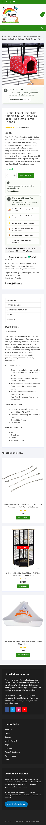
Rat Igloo (35, 273)
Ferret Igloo (26, 273)
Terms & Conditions (12, 752)
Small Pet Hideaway (13, 275)
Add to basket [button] (23, 517)
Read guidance (13, 191)
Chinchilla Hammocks (23, 263)
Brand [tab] (9, 315)
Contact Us (9, 748)
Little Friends (16, 278)
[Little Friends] (13, 283)
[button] (40, 46)
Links (7, 760)
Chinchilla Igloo (15, 273)
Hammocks (30, 266)
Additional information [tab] (17, 310)
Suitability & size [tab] (14, 305)
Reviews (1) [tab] (11, 320)
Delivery (8, 733)
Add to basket (26, 175)
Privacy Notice (10, 756)
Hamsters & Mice (12, 269)
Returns (8, 737)
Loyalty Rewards (11, 741)
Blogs (7, 745)
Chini (34, 263)
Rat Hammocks (17, 36)
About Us (8, 730)
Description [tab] (12, 300)
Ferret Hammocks (18, 266)
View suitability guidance (19, 99)
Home (4, 36)
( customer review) (22, 127)
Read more (23, 586)
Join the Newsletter (16, 804)
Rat (9, 36)
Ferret (7, 266)
